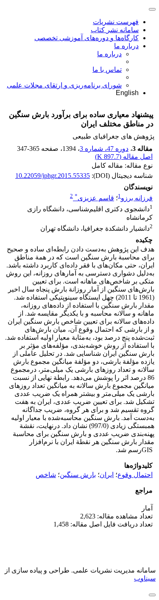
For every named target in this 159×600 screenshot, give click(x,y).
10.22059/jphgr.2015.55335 (52, 175)
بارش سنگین (78, 474)
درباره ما (126, 45)
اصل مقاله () (124, 156)
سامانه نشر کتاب (115, 29)
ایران (107, 474)
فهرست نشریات (116, 21)
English (127, 92)
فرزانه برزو (137, 198)
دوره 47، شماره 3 (104, 148)
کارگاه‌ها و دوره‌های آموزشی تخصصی (86, 37)
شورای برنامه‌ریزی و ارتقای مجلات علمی (64, 85)
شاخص (46, 474)
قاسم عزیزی (94, 198)
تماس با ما (107, 69)
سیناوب (145, 578)
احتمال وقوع (135, 474)
